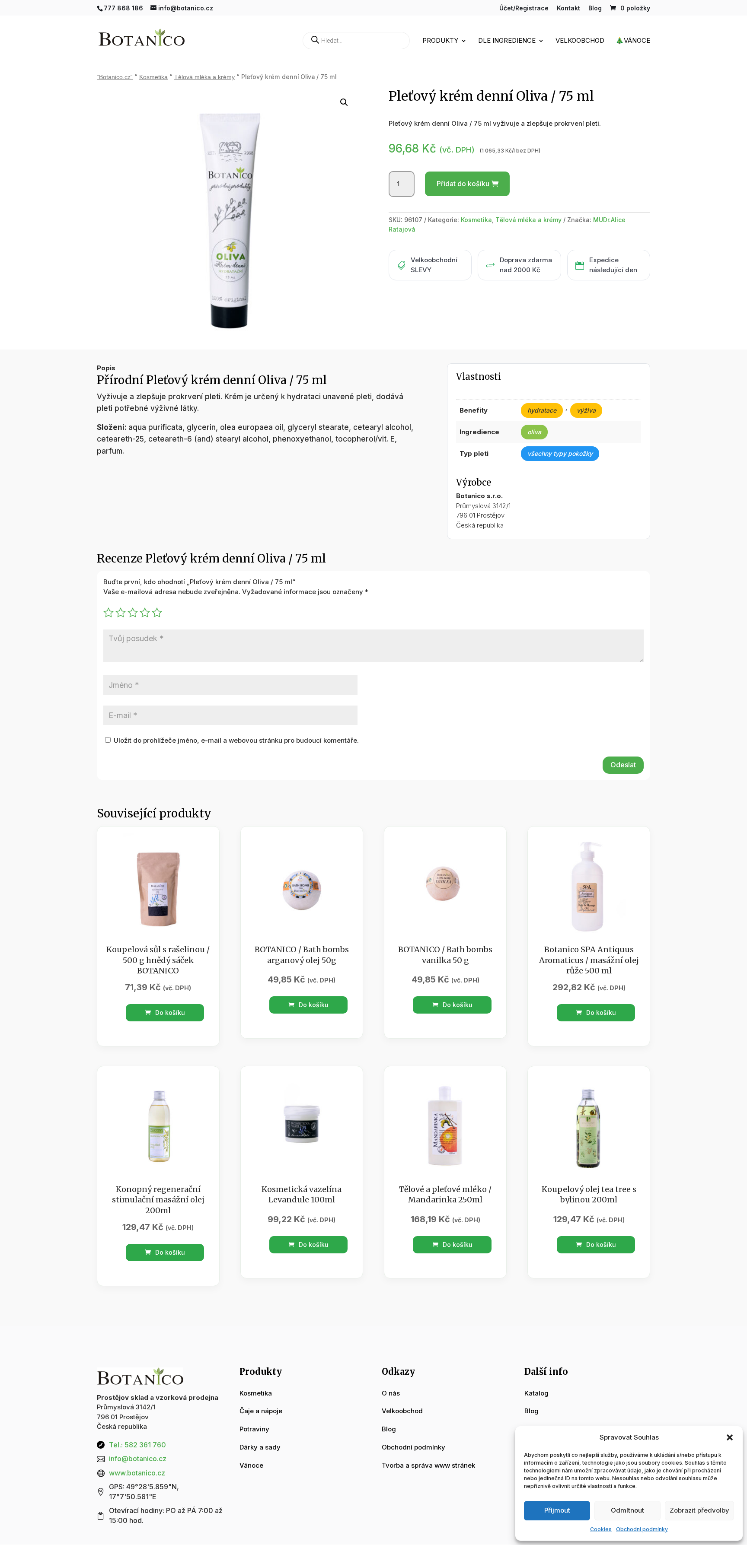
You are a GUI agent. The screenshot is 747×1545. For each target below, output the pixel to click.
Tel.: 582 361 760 (137, 1444)
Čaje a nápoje (260, 1411)
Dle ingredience (507, 41)
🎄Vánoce (633, 41)
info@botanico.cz (137, 1458)
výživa (586, 410)
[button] (729, 1437)
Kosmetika (153, 77)
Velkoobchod (579, 41)
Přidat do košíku (463, 183)
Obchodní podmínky (642, 1529)
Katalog (536, 1393)
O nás (391, 1393)
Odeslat (623, 764)
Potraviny (254, 1429)
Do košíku (169, 1012)
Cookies (601, 1529)
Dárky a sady (260, 1447)
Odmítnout (627, 1510)
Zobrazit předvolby (699, 1510)
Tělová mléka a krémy (204, 77)
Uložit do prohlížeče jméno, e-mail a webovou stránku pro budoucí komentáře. (236, 740)
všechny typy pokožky (560, 453)
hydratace (541, 410)
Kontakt (568, 8)
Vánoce (251, 1465)
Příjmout (557, 1510)
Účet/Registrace (524, 8)
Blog (595, 8)
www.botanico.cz (137, 1473)
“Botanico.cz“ (115, 77)
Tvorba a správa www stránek (428, 1465)
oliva (534, 432)
